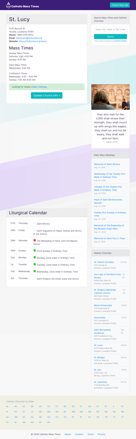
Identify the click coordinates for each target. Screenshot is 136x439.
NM (15, 417)
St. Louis (98, 345)
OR (65, 417)
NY (24, 417)
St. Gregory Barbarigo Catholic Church (105, 291)
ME (40, 412)
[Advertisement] (46, 125)
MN (73, 412)
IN (122, 406)
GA (89, 406)
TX (114, 417)
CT (57, 406)
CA (40, 406)
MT (98, 412)
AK (15, 406)
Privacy (101, 434)
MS (81, 412)
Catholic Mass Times (25, 6)
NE (106, 412)
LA (32, 412)
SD (98, 417)
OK (57, 417)
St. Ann (97, 369)
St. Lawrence (100, 382)
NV (114, 412)
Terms (90, 434)
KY (24, 412)
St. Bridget (99, 357)
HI (98, 406)
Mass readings (39, 86)
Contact (79, 434)
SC (89, 417)
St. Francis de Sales (104, 262)
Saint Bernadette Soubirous (102, 331)
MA (57, 412)
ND (40, 417)
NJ (7, 417)
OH (48, 417)
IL (113, 406)
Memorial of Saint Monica (107, 164)
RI (81, 417)
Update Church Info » (46, 95)
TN (106, 417)
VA (15, 422)
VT (7, 422)
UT (122, 417)
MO (89, 412)
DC (73, 406)
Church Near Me (120, 5)
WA (24, 422)
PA (73, 417)
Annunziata (99, 317)
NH (122, 412)
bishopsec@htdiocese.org (29, 38)
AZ (24, 406)
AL (7, 406)
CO (48, 406)
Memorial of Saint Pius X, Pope (109, 238)
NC (32, 417)
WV (32, 422)
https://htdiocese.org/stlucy (33, 41)
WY (48, 422)
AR (32, 406)
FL (81, 406)
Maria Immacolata (103, 305)
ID (106, 406)
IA (7, 412)
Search (110, 36)
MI (65, 412)
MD (48, 412)
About (68, 434)
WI (40, 422)
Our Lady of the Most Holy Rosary (107, 276)
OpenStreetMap (120, 41)
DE (65, 406)
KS (15, 412)
